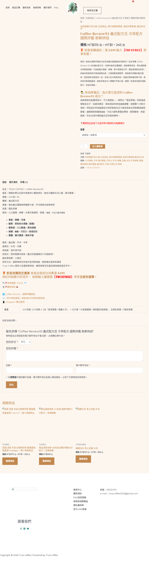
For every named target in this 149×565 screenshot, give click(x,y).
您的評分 (12, 341)
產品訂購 (16, 7)
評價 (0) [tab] (24, 182)
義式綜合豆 (139, 157)
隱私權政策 (78, 505)
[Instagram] (24, 529)
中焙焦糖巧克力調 (88, 26)
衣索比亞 (113, 164)
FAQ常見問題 (79, 497)
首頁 (8, 7)
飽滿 (120, 164)
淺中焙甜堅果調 (115, 26)
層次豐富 (102, 160)
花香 (107, 164)
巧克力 (109, 160)
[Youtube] (28, 529)
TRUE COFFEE (93, 167)
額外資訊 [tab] (13, 182)
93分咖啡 (89, 160)
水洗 (128, 160)
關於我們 (47, 7)
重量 (82, 129)
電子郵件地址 (83, 365)
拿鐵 (119, 160)
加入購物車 (97, 146)
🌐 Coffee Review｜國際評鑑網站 (18, 294)
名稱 (9, 365)
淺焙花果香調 (129, 26)
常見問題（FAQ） (15, 283)
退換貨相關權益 (80, 501)
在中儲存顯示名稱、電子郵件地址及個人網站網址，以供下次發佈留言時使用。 (48, 377)
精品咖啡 (84, 164)
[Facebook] (21, 529)
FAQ (56, 7)
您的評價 (12, 348)
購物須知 (11, 287)
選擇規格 (10, 461)
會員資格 (37, 7)
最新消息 (26, 7)
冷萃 (95, 160)
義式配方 (100, 164)
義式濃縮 (92, 164)
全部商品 (90, 18)
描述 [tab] (4, 182)
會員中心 (77, 489)
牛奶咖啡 (134, 160)
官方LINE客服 (79, 509)
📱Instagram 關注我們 (13, 302)
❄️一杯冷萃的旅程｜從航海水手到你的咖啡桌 (23, 298)
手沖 (115, 160)
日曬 (124, 160)
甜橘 (141, 160)
